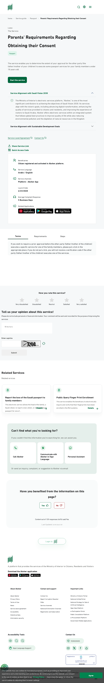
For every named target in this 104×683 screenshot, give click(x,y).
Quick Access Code (20, 149)
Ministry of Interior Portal (79, 595)
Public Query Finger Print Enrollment (75, 397)
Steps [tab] (62, 236)
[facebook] (80, 648)
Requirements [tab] (40, 236)
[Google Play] (44, 211)
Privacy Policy (15, 598)
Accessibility (14, 611)
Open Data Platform (77, 607)
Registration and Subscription (50, 611)
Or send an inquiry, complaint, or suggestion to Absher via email (39, 468)
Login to (49, 541)
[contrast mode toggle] (10, 640)
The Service (13, 30)
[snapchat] (86, 648)
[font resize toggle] (16, 640)
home (10, 18)
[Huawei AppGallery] (26, 211)
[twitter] (74, 648)
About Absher (14, 595)
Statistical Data (15, 614)
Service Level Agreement (19, 137)
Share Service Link (20, 145)
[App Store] (63, 211)
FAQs (42, 602)
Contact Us (39, 137)
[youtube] (68, 648)
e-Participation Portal (78, 611)
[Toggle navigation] (90, 7)
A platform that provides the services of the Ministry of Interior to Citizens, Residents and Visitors (51, 566)
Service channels (46, 605)
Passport (33, 18)
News (12, 605)
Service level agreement (18, 608)
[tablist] (40, 236)
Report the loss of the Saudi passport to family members (25, 399)
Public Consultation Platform (80, 614)
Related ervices (8, 378)
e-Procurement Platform (79, 617)
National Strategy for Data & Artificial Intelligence (80, 603)
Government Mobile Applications (81, 620)
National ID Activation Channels (50, 608)
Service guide (21, 18)
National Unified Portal (78, 598)
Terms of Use (14, 602)
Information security (17, 618)
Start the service (17, 80)
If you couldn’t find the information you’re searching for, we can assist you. (44, 437)
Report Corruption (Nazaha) (49, 598)
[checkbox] (45, 505)
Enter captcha (7, 338)
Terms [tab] (18, 236)
